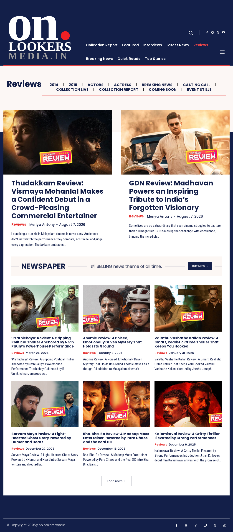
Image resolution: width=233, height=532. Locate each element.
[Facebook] (207, 32)
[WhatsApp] (225, 526)
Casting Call (196, 85)
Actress (122, 85)
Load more (114, 481)
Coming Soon (163, 89)
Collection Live (72, 89)
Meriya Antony (42, 224)
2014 (54, 85)
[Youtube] (223, 32)
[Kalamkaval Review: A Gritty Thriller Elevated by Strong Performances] (188, 404)
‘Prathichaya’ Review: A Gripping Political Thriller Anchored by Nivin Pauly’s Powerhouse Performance (42, 342)
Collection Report (118, 89)
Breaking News (157, 85)
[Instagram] (212, 32)
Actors (96, 85)
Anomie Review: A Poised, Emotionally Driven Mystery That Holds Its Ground (112, 342)
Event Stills (199, 89)
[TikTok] (196, 526)
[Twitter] (218, 32)
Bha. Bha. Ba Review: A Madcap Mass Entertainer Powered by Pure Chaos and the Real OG (116, 437)
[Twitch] (205, 526)
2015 (73, 85)
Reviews (18, 224)
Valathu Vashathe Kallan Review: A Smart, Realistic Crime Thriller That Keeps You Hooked (186, 342)
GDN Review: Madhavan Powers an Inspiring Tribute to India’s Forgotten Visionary (171, 195)
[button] (190, 32)
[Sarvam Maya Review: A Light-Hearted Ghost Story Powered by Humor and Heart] (45, 404)
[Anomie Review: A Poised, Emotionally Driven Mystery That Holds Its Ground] (116, 308)
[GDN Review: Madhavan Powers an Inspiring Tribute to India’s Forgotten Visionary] (175, 142)
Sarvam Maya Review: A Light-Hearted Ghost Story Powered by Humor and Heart (41, 437)
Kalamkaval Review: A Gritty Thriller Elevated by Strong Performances (187, 435)
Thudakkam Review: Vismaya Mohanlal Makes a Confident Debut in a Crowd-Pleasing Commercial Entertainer (57, 199)
